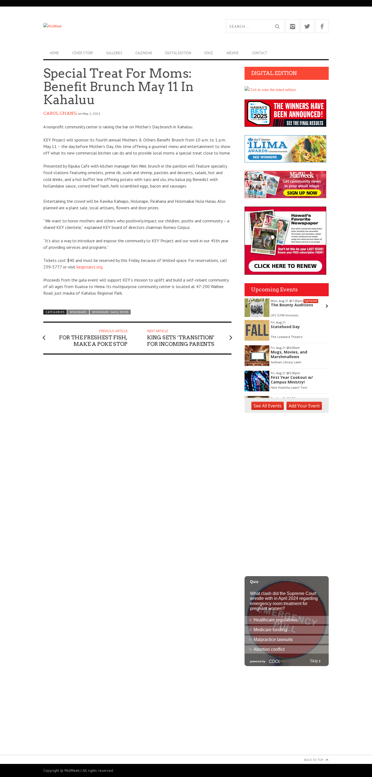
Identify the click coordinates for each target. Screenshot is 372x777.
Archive (232, 53)
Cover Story (82, 53)
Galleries (114, 53)
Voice (208, 53)
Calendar (143, 53)
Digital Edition (178, 53)
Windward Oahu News (110, 312)
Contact (259, 53)
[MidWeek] (114, 26)
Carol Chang (60, 113)
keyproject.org (89, 267)
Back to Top (314, 760)
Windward (78, 312)
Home (54, 53)
